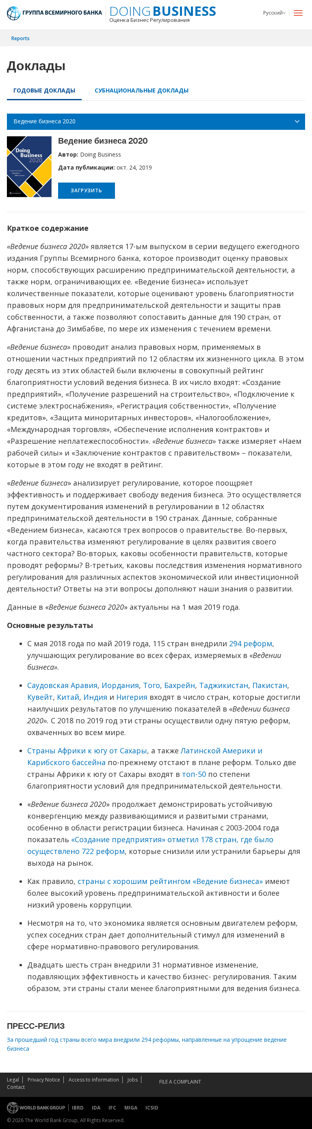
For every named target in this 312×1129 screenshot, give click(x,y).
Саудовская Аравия (62, 685)
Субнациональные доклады (141, 90)
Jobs (133, 1079)
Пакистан (269, 685)
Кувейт (40, 697)
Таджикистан (223, 685)
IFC (112, 1107)
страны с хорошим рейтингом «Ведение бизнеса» (170, 881)
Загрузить (86, 190)
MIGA (130, 1107)
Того (151, 685)
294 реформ (250, 643)
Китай (68, 697)
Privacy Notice (44, 1079)
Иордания (120, 685)
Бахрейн (179, 685)
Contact (16, 1087)
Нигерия (131, 697)
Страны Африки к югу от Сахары (87, 750)
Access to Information (94, 1079)
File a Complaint (180, 1081)
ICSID (151, 1107)
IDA (96, 1107)
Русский (273, 12)
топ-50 (194, 774)
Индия (95, 697)
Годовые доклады (44, 90)
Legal (13, 1079)
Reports (20, 38)
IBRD (78, 1107)
